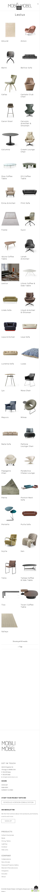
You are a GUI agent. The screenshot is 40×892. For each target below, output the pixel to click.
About (3, 877)
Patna (4, 498)
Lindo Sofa (6, 310)
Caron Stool (7, 121)
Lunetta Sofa (7, 364)
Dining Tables (6, 841)
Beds (3, 838)
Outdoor (4, 847)
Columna (5, 149)
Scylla (4, 551)
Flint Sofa (25, 203)
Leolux (4, 283)
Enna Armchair (8, 203)
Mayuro (5, 417)
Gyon (23, 230)
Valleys (4, 631)
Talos (4, 578)
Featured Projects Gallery (10, 865)
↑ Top (20, 647)
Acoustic (4, 874)
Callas (4, 94)
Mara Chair (26, 390)
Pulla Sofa (26, 524)
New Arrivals (5, 862)
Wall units (4, 850)
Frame (4, 230)
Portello (5, 524)
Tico (3, 605)
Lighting (4, 844)
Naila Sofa (6, 444)
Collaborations (6, 859)
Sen (22, 551)
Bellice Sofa (26, 68)
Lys (2, 390)
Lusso (23, 364)
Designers (4, 871)
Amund (4, 41)
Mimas (24, 417)
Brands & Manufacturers (9, 868)
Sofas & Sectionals (7, 835)
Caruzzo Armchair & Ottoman (26, 123)
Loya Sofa (25, 337)
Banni (4, 68)
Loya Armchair (8, 337)
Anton (24, 41)
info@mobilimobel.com (10, 777)
